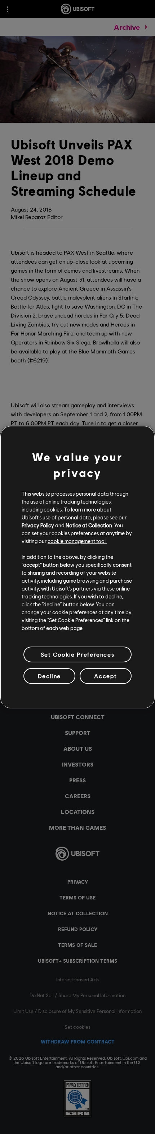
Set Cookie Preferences (77, 654)
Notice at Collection (89, 525)
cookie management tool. (77, 541)
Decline (49, 675)
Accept (105, 675)
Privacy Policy (38, 525)
